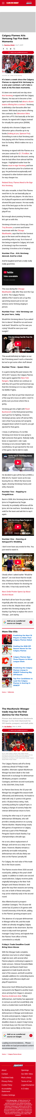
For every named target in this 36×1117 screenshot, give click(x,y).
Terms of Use (26, 1081)
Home (4, 692)
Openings (25, 1070)
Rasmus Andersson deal (11, 996)
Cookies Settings (8, 1095)
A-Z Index (25, 1089)
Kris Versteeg (7, 95)
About (4, 1070)
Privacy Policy (7, 1081)
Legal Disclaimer (27, 1085)
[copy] (14, 48)
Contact (5, 1074)
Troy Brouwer (7, 227)
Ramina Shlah (9, 45)
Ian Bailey (8, 726)
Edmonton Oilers (23, 113)
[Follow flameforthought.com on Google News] (30, 622)
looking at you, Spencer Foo (19, 133)
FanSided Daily (7, 1078)
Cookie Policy (7, 1085)
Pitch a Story (26, 1078)
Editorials (11, 692)
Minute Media (13, 1100)
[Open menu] (3, 3)
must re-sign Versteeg (17, 165)
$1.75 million (24, 153)
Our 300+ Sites (27, 1074)
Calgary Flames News (14, 1054)
